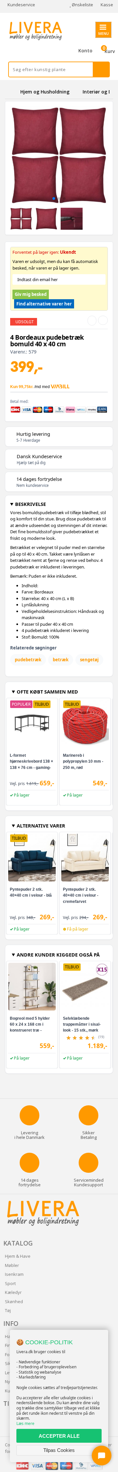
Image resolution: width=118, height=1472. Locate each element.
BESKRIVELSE (30, 504)
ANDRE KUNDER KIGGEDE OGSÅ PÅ (58, 954)
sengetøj (89, 660)
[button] (53, 198)
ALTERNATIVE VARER (41, 825)
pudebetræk (28, 660)
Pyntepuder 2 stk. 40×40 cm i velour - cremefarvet (80, 895)
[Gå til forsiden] (11, 92)
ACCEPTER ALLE (59, 1436)
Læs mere (25, 1423)
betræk (61, 660)
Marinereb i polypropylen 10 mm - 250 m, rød (83, 761)
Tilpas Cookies (59, 1450)
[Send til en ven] (92, 321)
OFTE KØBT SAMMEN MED (47, 691)
